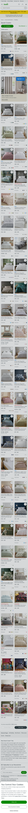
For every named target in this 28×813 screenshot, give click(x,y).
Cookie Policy (18, 796)
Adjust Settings (14, 810)
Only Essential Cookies (14, 807)
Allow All (14, 802)
